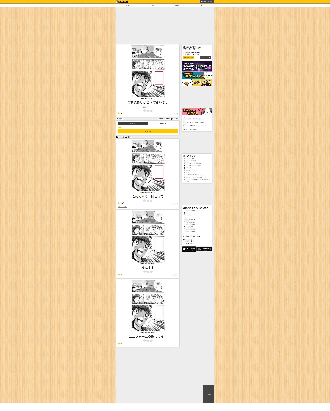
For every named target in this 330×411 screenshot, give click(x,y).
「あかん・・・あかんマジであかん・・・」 (195, 177)
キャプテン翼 (122, 206)
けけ (186, 217)
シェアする (119, 118)
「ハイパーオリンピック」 (191, 170)
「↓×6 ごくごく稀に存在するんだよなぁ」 (195, 174)
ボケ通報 (161, 118)
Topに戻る (208, 394)
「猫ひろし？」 (189, 172)
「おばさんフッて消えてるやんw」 (193, 163)
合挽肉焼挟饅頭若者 (190, 210)
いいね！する (189, 240)
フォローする (189, 242)
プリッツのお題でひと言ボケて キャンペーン (194, 125)
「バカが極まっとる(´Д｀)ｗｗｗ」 (193, 165)
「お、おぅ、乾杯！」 (190, 158)
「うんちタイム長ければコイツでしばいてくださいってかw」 (197, 180)
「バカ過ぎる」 (189, 168)
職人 (202, 5)
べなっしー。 (174, 126)
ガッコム (187, 212)
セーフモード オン (188, 57)
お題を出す (177, 5)
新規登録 (203, 1)
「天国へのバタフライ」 (191, 160)
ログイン (210, 1)
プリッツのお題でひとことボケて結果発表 (193, 121)
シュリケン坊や (189, 226)
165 (122, 203)
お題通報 (168, 118)
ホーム (127, 5)
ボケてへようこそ (205, 57)
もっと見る (147, 131)
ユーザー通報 (175, 118)
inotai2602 (188, 215)
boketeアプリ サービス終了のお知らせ (192, 118)
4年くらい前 (175, 113)
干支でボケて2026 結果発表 (190, 128)
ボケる (152, 5)
